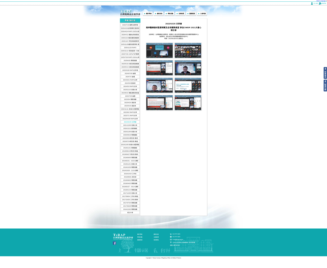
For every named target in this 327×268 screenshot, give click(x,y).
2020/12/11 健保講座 (130, 128)
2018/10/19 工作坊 (130, 173)
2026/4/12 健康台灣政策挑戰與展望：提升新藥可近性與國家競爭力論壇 (130, 35)
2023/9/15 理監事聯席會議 (130, 93)
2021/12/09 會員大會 (130, 125)
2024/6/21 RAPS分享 (130, 80)
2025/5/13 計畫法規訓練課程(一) (130, 67)
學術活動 (170, 13)
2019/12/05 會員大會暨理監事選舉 (130, 145)
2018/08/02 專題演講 (130, 180)
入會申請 (203, 13)
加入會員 (316, 3)
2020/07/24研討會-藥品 (130, 141)
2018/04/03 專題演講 (130, 183)
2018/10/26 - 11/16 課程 (130, 170)
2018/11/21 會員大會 (130, 164)
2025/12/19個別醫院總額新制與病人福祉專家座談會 (130, 38)
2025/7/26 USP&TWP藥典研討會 (130, 54)
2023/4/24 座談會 (130, 102)
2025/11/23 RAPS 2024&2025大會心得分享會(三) (130, 48)
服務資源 (192, 13)
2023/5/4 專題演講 (130, 99)
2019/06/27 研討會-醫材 (130, 154)
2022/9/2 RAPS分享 (130, 112)
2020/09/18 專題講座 (130, 135)
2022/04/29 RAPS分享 (130, 118)
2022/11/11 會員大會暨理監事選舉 (130, 109)
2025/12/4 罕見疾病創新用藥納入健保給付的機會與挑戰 (130, 41)
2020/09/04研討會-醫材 (130, 138)
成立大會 (130, 212)
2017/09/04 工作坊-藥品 (130, 196)
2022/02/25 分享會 (130, 122)
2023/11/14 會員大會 (130, 89)
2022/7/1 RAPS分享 (130, 115)
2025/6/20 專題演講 (130, 60)
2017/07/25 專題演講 (130, 203)
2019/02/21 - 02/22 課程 (130, 161)
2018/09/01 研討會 (130, 177)
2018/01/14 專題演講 (130, 190)
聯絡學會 (324, 3)
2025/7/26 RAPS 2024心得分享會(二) (130, 58)
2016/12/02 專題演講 (130, 209)
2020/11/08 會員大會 (130, 131)
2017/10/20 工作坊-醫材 (130, 199)
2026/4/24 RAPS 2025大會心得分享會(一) (130, 32)
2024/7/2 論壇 (130, 76)
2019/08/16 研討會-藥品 (130, 151)
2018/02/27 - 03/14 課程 (130, 186)
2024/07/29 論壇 (130, 73)
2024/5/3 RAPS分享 (130, 86)
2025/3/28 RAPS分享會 (130, 70)
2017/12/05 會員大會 (130, 193)
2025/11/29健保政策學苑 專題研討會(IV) (130, 45)
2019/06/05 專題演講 (130, 157)
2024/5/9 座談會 (130, 83)
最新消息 (159, 13)
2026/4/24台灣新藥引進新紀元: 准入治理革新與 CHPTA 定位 (130, 28)
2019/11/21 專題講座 (130, 148)
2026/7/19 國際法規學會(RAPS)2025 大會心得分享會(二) (130, 25)
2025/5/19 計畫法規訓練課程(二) (130, 64)
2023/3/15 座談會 (130, 106)
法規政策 (181, 13)
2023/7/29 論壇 (130, 96)
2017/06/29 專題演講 (130, 206)
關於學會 (149, 13)
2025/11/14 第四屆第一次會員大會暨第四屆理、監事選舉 (130, 51)
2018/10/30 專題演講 (130, 167)
